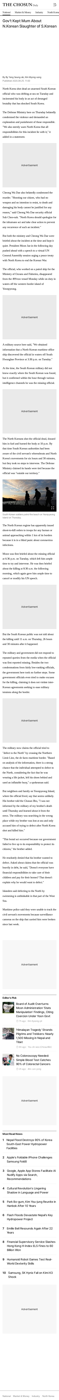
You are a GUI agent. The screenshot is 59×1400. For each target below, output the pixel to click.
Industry (36, 1396)
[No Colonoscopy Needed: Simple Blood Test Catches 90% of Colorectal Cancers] (8, 1059)
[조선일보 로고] (20, 5)
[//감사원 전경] (8, 1007)
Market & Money (21, 1396)
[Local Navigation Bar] (54, 4)
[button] (54, 4)
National (7, 1396)
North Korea (48, 1396)
